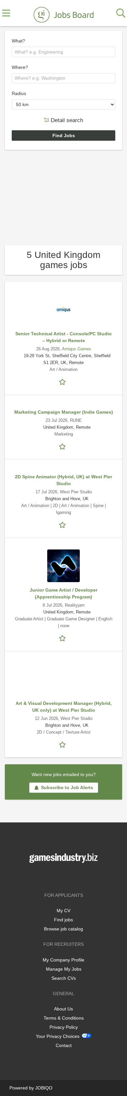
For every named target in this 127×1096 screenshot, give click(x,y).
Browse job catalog (63, 928)
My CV (63, 910)
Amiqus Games (76, 349)
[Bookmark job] (63, 381)
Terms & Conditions (64, 1018)
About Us (63, 1008)
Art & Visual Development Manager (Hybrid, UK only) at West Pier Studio (64, 707)
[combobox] (63, 52)
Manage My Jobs (63, 969)
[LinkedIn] (74, 876)
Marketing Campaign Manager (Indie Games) (63, 412)
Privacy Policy (63, 1027)
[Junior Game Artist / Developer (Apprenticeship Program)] (63, 565)
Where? (20, 67)
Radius (19, 93)
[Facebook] (54, 876)
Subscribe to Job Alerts (67, 787)
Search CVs (63, 978)
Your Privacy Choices (57, 1036)
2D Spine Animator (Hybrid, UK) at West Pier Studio (63, 480)
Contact (64, 1045)
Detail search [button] (66, 120)
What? (18, 40)
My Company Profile (63, 959)
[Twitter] (64, 876)
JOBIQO (43, 1087)
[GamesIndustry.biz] (63, 13)
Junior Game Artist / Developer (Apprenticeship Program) (63, 593)
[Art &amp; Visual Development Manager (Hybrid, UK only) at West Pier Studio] (63, 679)
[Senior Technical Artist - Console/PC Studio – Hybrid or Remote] (63, 309)
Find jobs (63, 919)
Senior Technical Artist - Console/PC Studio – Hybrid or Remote (63, 337)
